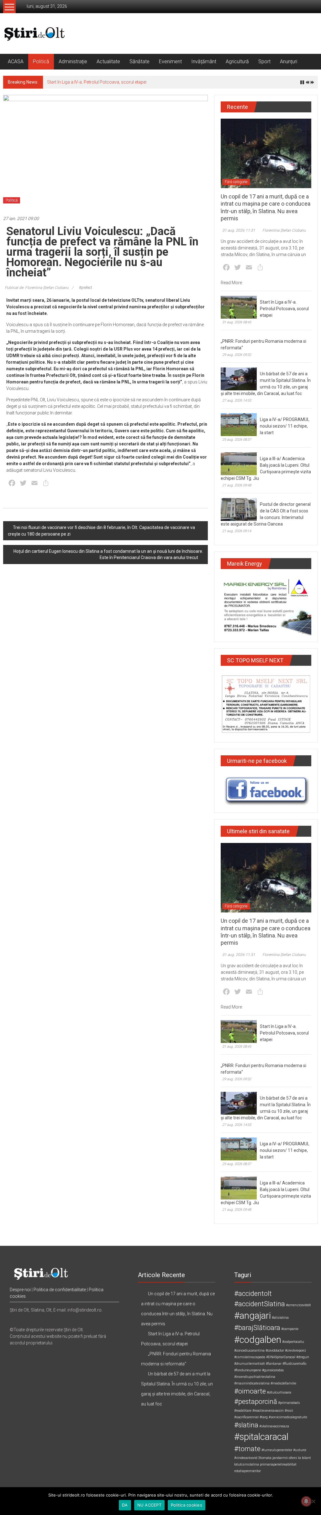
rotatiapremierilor (247, 1471)
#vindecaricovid (245, 1458)
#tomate (247, 1449)
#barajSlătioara (257, 1328)
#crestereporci (295, 1350)
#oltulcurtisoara (279, 1392)
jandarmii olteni (284, 1458)
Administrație (73, 61)
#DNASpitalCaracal (280, 1357)
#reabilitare (242, 1411)
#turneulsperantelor (276, 1450)
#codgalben (257, 1339)
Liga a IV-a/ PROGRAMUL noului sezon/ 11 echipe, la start (284, 426)
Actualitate (108, 61)
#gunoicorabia (273, 1370)
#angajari (252, 1315)
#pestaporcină (255, 1401)
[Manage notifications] (306, 1501)
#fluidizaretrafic (294, 1364)
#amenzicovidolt (298, 1305)
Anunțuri (288, 61)
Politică (41, 61)
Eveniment (170, 61)
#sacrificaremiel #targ (251, 1417)
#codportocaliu (293, 1342)
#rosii (289, 1411)
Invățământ (203, 61)
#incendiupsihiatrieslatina (254, 1377)
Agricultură (237, 61)
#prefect (85, 287)
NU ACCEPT (149, 1504)
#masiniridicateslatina (252, 1383)
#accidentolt (253, 1293)
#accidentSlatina (259, 1304)
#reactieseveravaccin (268, 1411)
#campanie (289, 1329)
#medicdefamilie (283, 1383)
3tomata (264, 1458)
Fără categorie (236, 182)
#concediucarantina (249, 1350)
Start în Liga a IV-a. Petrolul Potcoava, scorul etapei (96, 82)
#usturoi (299, 1450)
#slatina (246, 1425)
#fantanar (274, 1364)
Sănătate (139, 61)
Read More (231, 282)
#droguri (302, 1357)
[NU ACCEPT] (313, 1501)
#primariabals (289, 1403)
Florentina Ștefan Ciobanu (284, 230)
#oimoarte (250, 1391)
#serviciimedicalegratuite (288, 1417)
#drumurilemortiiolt (249, 1364)
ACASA (16, 61)
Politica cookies (186, 1504)
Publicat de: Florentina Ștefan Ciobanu (37, 287)
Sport (264, 61)
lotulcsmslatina (246, 1464)
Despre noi (20, 1289)
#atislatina (280, 1318)
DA (125, 1504)
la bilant (304, 1458)
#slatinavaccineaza (274, 1426)
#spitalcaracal (261, 1436)
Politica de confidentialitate (60, 1289)
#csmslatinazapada (249, 1357)
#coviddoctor (275, 1350)
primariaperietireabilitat (278, 1464)
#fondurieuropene (247, 1370)
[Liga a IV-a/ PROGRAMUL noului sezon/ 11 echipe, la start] (239, 424)
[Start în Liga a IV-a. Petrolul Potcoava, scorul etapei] (239, 306)
